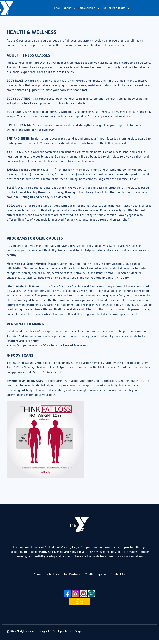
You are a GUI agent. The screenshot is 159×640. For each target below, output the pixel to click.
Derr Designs (76, 631)
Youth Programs (95, 574)
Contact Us (118, 574)
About (38, 574)
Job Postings (72, 574)
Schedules (52, 574)
